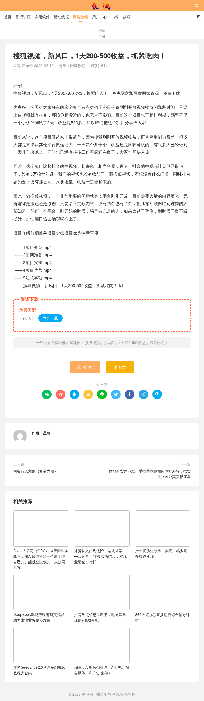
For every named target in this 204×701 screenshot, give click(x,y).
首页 (7, 16)
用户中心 (99, 16)
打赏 (120, 367)
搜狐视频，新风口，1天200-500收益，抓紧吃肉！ (126, 342)
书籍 (115, 16)
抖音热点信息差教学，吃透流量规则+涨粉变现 (100, 617)
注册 (102, 36)
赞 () (85, 367)
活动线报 (61, 16)
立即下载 (50, 318)
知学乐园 (103, 694)
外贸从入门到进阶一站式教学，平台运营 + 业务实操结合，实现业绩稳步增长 (100, 556)
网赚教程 (77, 65)
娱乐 (126, 16)
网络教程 (80, 16)
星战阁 (117, 694)
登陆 (102, 30)
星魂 (46, 432)
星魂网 (102, 5)
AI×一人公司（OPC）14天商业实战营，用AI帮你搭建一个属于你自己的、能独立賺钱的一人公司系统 (40, 559)
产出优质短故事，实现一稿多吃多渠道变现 (161, 553)
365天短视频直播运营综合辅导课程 (162, 617)
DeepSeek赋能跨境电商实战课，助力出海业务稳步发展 (40, 617)
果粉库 (129, 694)
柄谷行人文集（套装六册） (35, 471)
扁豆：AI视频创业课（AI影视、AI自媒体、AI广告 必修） (101, 669)
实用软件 (42, 16)
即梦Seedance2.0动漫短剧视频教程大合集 (39, 669)
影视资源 (23, 16)
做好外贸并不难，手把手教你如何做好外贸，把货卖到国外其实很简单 (150, 473)
